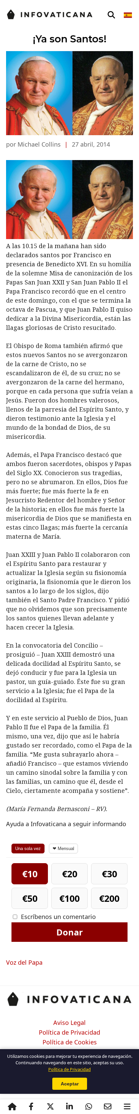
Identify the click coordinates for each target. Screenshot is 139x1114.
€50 (29, 898)
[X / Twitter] (50, 1106)
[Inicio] (12, 1106)
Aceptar (70, 1083)
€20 (69, 874)
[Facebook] (31, 1106)
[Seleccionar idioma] (128, 15)
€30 (109, 874)
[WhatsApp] (88, 1106)
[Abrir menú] (127, 1106)
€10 (29, 874)
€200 (109, 898)
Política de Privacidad (69, 1032)
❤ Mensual (63, 848)
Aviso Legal (69, 1023)
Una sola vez (28, 848)
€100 (69, 898)
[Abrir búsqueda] (111, 15)
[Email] (108, 1106)
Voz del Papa (24, 962)
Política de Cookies (70, 1042)
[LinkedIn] (69, 1106)
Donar (69, 932)
